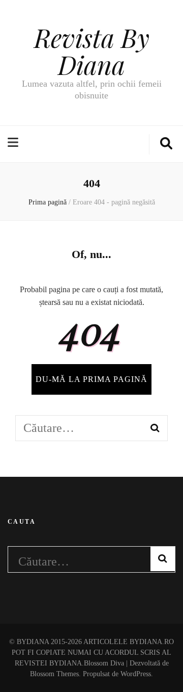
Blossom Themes (54, 674)
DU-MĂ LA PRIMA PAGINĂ (91, 379)
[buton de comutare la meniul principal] (14, 143)
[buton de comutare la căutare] (166, 144)
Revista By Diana (91, 51)
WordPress (135, 674)
